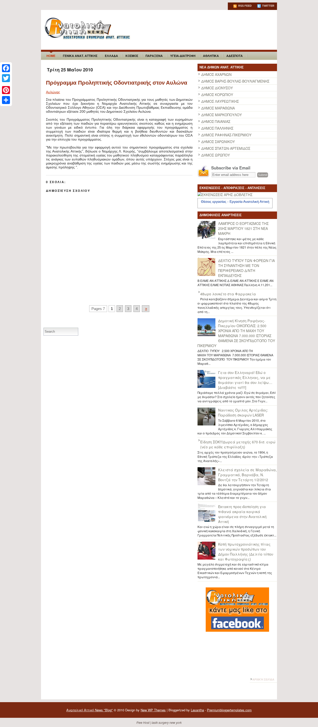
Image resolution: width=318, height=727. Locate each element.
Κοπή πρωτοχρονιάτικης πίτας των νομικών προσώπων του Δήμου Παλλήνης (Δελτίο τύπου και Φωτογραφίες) (245, 552)
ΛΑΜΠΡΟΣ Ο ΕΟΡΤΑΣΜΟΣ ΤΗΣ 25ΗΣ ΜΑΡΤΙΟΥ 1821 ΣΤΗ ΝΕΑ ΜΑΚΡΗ (243, 228)
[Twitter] (6, 78)
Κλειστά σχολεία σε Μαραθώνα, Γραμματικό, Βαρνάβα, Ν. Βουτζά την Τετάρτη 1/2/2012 (247, 474)
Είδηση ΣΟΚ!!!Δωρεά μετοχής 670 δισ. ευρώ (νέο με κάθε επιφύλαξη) (238, 444)
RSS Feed (245, 5)
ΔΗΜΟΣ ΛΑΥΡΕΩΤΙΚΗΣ (220, 101)
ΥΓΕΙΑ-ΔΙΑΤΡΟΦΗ (183, 55)
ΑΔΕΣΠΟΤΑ (234, 55)
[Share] (6, 100)
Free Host (142, 722)
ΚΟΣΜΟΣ (131, 55)
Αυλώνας (53, 92)
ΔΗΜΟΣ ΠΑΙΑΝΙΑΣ (215, 121)
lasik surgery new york (167, 722)
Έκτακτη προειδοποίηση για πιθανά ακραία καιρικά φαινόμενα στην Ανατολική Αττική (242, 514)
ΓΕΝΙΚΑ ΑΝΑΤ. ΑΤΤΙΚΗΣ (80, 55)
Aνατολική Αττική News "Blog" (89, 710)
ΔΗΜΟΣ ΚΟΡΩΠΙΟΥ (217, 94)
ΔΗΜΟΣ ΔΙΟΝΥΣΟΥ (217, 87)
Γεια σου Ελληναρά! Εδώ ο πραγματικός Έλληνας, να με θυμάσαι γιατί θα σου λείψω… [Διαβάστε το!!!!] (245, 380)
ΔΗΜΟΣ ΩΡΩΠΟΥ (215, 155)
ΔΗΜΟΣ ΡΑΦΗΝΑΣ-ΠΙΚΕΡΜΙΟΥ (226, 134)
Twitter (267, 5)
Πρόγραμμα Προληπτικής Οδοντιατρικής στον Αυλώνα (116, 83)
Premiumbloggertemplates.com (229, 710)
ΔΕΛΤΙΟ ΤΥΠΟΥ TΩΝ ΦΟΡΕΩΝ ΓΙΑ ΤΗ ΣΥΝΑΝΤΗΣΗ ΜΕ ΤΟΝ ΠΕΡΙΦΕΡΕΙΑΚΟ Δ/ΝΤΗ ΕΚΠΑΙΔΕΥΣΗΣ (246, 268)
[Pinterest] (6, 90)
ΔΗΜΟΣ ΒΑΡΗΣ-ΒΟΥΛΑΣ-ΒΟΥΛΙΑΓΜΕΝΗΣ (235, 81)
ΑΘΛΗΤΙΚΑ (211, 55)
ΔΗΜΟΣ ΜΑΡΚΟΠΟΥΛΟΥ (221, 114)
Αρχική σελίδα (263, 679)
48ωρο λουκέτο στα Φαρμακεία (228, 293)
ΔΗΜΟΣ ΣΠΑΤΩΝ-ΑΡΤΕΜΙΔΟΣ (225, 148)
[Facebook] (6, 68)
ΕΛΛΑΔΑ (111, 55)
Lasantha (197, 710)
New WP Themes (153, 710)
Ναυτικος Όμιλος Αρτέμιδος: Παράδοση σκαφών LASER (243, 412)
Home (50, 55)
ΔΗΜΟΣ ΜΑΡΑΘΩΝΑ (218, 107)
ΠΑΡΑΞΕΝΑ (154, 55)
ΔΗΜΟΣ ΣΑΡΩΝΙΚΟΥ (218, 141)
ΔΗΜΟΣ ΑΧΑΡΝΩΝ (216, 74)
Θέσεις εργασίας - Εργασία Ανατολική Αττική (235, 202)
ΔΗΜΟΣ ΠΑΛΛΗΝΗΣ (217, 128)
